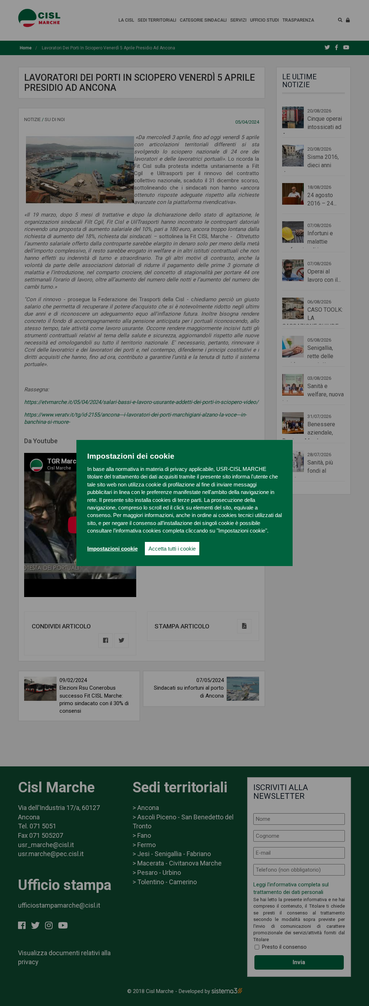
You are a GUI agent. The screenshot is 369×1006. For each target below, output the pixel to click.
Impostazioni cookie (112, 549)
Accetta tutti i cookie (172, 549)
